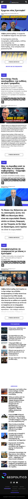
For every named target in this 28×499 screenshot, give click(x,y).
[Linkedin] (11, 99)
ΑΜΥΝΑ (22, 486)
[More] (2, 102)
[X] (5, 99)
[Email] (21, 99)
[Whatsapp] (14, 99)
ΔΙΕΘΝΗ (7, 486)
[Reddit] (8, 99)
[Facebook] (2, 99)
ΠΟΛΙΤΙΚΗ (15, 486)
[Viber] (17, 99)
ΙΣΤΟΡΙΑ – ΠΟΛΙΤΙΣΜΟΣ (19, 488)
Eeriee (23, 496)
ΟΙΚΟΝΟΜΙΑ (7, 488)
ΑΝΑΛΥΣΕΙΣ (15, 490)
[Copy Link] (24, 99)
